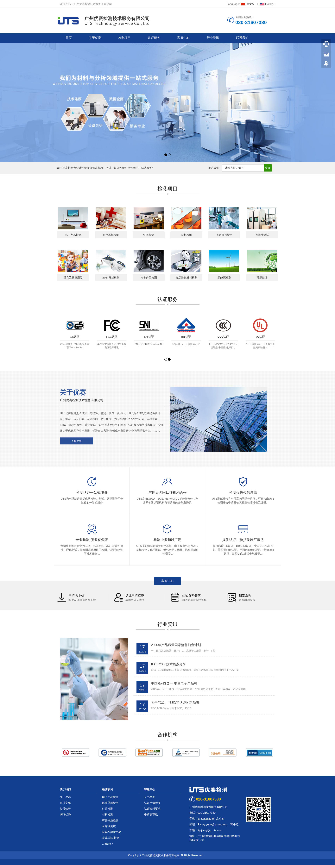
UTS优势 (65, 814)
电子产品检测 (73, 234)
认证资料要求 (152, 808)
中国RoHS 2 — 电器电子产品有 (174, 683)
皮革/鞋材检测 (110, 277)
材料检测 (186, 234)
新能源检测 (224, 277)
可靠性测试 (262, 234)
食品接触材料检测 (186, 277)
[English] (267, 3)
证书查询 (149, 797)
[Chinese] (248, 3)
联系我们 (242, 37)
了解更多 (76, 441)
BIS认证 (186, 336)
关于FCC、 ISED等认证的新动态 (175, 703)
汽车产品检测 (149, 277)
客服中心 (183, 37)
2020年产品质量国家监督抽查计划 (176, 645)
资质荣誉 (65, 808)
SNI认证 (149, 336)
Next (273, 334)
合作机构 (167, 735)
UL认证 (260, 336)
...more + (107, 843)
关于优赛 (95, 37)
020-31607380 (208, 799)
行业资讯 (213, 37)
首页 (69, 37)
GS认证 (74, 336)
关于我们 (65, 789)
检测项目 (124, 37)
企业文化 (65, 802)
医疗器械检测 (111, 234)
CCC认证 (223, 336)
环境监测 (262, 277)
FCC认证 (111, 336)
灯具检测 (148, 234)
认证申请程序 (152, 802)
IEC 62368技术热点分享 (168, 664)
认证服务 (154, 37)
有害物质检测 (224, 234)
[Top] (326, 64)
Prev (62, 334)
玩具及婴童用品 (73, 277)
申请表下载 (151, 814)
